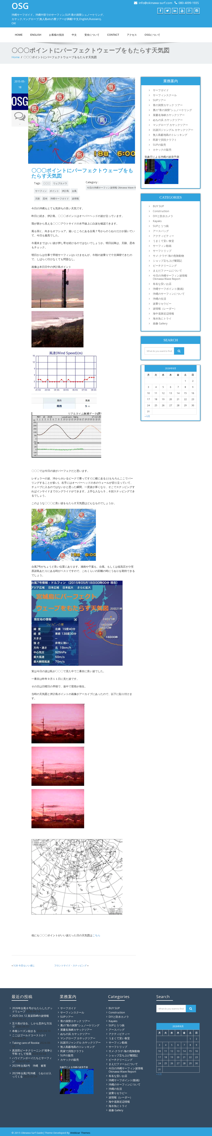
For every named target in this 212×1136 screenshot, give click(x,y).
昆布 (45, 198)
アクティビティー (163, 236)
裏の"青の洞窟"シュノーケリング (172, 110)
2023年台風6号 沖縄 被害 (29, 1065)
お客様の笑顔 (56, 34)
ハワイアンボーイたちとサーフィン (32, 1059)
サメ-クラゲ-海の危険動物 (168, 255)
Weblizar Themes (80, 1132)
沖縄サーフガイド (59, 198)
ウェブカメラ (60, 183)
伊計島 (65, 190)
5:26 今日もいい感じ (24, 965)
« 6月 (147, 416)
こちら (96, 935)
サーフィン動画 (162, 245)
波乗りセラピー (162, 303)
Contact (113, 34)
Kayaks (157, 221)
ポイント (54, 190)
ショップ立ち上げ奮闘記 (167, 260)
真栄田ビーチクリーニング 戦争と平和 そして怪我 (32, 1052)
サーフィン (41, 190)
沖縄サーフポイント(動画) (168, 288)
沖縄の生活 (159, 298)
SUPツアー (159, 100)
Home (19, 34)
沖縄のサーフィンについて (169, 293)
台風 (74, 190)
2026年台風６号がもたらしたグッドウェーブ (32, 1009)
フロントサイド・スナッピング (70, 965)
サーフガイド (161, 90)
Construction (161, 211)
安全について (91, 34)
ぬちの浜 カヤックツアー (168, 120)
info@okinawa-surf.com (155, 3)
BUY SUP (158, 206)
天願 (37, 198)
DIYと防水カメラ (163, 216)
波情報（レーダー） (165, 308)
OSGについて (152, 34)
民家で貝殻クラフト (165, 139)
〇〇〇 (46, 183)
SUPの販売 (159, 144)
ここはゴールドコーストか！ (29, 1035)
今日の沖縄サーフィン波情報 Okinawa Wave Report (114, 187)
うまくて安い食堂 (163, 240)
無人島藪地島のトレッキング (170, 134)
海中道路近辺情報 (163, 313)
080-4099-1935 (189, 3)
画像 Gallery (160, 323)
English (35, 34)
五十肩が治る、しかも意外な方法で (32, 1025)
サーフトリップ (162, 250)
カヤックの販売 (162, 149)
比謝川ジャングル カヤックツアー (173, 129)
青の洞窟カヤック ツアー (168, 105)
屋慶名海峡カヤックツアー (169, 115)
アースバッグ (161, 231)
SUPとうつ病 (161, 226)
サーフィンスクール (165, 95)
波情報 (75, 198)
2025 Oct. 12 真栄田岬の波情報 (30, 1016)
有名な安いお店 (162, 283)
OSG (20, 5)
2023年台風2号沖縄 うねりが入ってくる (31, 1074)
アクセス (132, 34)
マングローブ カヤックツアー (170, 125)
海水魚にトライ (162, 318)
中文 (74, 34)
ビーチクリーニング (165, 265)
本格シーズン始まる (24, 1031)
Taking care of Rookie (25, 1043)
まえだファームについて (167, 270)
